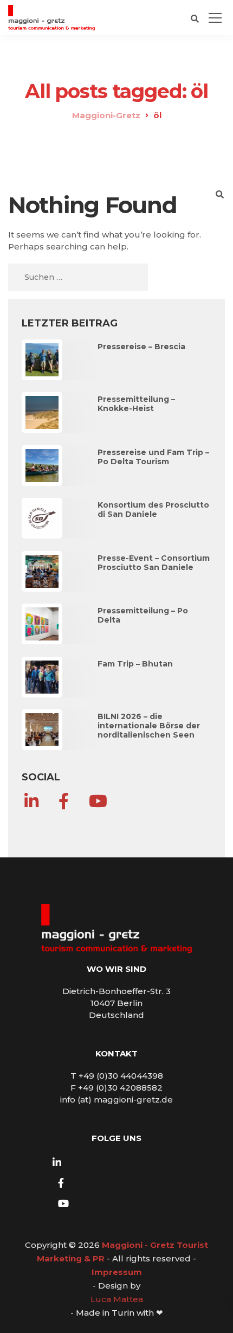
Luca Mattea (116, 1299)
